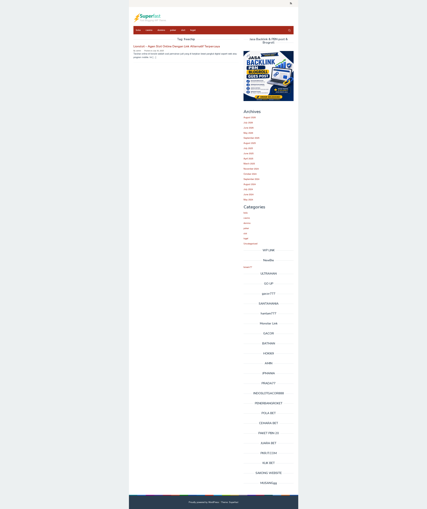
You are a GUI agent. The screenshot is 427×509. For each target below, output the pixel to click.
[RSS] (291, 3)
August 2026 (250, 117)
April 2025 (248, 158)
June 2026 (249, 127)
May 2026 (248, 132)
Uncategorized (250, 243)
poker (246, 228)
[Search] (289, 30)
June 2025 (249, 153)
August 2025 (250, 143)
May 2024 (248, 199)
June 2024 (249, 194)
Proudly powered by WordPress (204, 502)
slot (245, 233)
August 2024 (250, 184)
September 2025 (251, 137)
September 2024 (251, 179)
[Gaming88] (150, 17)
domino (247, 223)
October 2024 (250, 173)
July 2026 (248, 122)
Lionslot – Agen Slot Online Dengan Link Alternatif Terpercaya (176, 46)
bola (246, 212)
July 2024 (248, 189)
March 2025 (249, 163)
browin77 (248, 267)
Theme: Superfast (229, 502)
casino (247, 217)
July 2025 (248, 148)
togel (246, 238)
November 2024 (251, 168)
